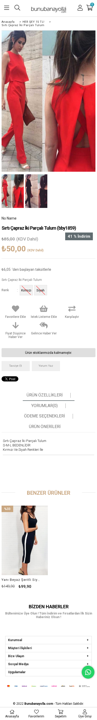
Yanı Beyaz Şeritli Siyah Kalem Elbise (21, 580)
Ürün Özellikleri (45, 395)
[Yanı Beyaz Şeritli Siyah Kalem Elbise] (25, 540)
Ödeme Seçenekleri (44, 416)
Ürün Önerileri (45, 426)
